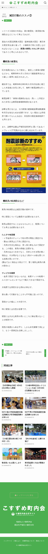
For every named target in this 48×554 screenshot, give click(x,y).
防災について (40, 541)
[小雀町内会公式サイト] (24, 3)
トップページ (8, 541)
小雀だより (8, 20)
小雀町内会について (28, 541)
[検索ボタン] (45, 3)
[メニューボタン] (3, 3)
